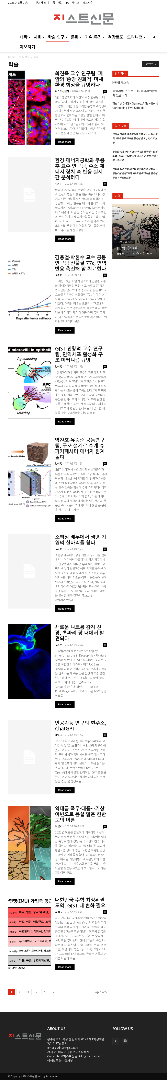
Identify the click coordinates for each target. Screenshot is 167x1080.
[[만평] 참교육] (135, 231)
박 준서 (58, 826)
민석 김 (58, 366)
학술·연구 (56, 37)
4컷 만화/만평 (126, 241)
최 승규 (58, 912)
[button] (154, 37)
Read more (64, 141)
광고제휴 (87, 2)
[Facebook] (115, 1041)
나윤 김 (58, 184)
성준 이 (58, 275)
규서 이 (58, 549)
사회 (38, 37)
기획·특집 (93, 37)
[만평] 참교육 (120, 82)
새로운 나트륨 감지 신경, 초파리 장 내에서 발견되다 (79, 633)
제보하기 (27, 47)
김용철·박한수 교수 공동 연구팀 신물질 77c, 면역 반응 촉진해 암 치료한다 (81, 263)
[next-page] (53, 992)
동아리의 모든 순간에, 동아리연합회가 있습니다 (135, 93)
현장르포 (115, 37)
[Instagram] (125, 1041)
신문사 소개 (42, 2)
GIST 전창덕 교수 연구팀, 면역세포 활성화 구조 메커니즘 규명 (79, 354)
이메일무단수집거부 (60, 1060)
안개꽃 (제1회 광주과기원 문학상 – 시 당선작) (135, 133)
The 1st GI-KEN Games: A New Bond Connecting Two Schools (135, 105)
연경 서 (120, 253)
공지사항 (57, 2)
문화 (75, 37)
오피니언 (135, 37)
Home (11, 57)
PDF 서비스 (72, 2)
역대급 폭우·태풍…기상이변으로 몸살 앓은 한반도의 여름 (80, 814)
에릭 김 (58, 735)
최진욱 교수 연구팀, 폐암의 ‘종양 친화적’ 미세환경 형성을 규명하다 (79, 79)
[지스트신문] (83, 19)
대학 (23, 37)
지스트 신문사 (62, 91)
